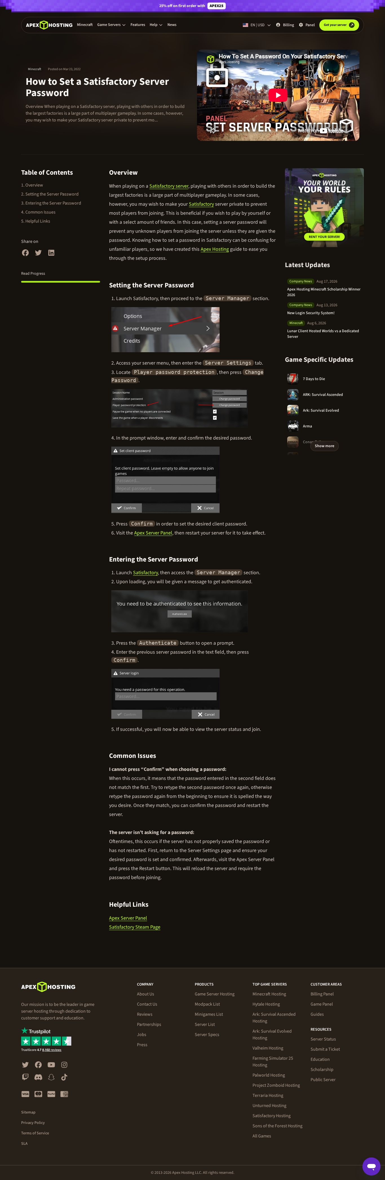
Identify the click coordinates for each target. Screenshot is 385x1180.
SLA (24, 1143)
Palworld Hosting (269, 1075)
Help (154, 25)
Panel (310, 25)
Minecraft (85, 25)
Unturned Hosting (269, 1106)
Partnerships (149, 1024)
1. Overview (32, 185)
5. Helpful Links (35, 221)
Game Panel (322, 1004)
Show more (324, 446)
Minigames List (209, 1014)
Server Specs (207, 1035)
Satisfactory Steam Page (134, 927)
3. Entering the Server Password (51, 203)
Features (137, 25)
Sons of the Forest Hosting (277, 1126)
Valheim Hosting (268, 1048)
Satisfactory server (168, 186)
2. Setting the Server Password (50, 194)
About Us (145, 994)
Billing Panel (322, 994)
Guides (317, 1014)
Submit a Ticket (325, 1049)
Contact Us (147, 1004)
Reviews (144, 1014)
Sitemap (28, 1112)
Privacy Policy (33, 1123)
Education (320, 1059)
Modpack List (207, 1004)
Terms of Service (35, 1133)
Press (142, 1045)
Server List (205, 1024)
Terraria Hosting (268, 1095)
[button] (111, 25)
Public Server (323, 1080)
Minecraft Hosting (269, 994)
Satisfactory (201, 204)
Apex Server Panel (153, 532)
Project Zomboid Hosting (276, 1085)
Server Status (323, 1039)
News (171, 25)
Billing (288, 25)
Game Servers (109, 25)
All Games (262, 1136)
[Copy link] (144, 172)
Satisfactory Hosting (272, 1116)
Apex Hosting (215, 249)
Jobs (141, 1035)
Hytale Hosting (266, 1004)
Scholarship (322, 1069)
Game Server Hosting (214, 994)
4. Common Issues (38, 212)
